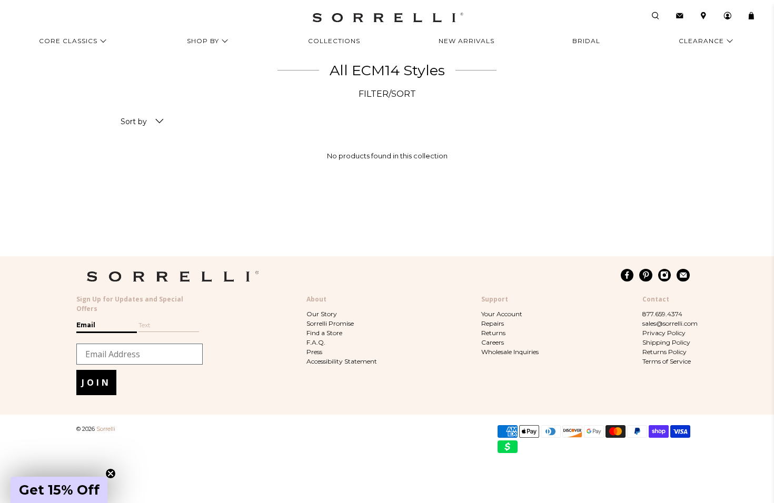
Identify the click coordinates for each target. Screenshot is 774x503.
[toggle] (159, 122)
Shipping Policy (666, 342)
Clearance (701, 41)
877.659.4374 (662, 314)
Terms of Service (666, 361)
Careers (492, 342)
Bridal (586, 41)
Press (314, 352)
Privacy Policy (664, 333)
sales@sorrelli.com (670, 323)
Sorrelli (105, 429)
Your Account (501, 314)
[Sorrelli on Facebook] (627, 275)
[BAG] (751, 16)
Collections (334, 41)
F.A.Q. (315, 342)
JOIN (96, 382)
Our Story (321, 314)
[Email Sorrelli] (683, 275)
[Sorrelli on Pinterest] (645, 275)
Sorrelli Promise (330, 323)
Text (144, 325)
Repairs (492, 323)
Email (85, 325)
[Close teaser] (110, 473)
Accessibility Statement (341, 361)
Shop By (203, 41)
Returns (493, 333)
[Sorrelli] (387, 17)
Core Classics (68, 41)
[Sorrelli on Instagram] (664, 275)
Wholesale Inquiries (510, 352)
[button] (59, 490)
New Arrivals (466, 41)
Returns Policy (664, 352)
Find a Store (324, 333)
